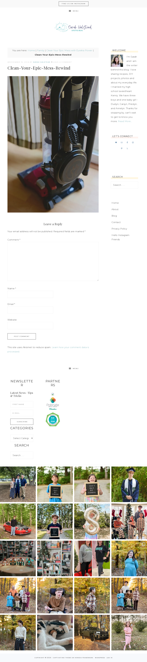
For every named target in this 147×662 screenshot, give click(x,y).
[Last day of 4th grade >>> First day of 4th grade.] (55, 484)
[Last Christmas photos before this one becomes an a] (18, 633)
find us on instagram (73, 4)
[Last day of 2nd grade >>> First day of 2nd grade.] (92, 484)
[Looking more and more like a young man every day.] (55, 595)
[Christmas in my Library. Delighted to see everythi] (55, 558)
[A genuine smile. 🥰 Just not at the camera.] (92, 595)
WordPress (100, 658)
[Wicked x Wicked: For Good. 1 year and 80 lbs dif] (92, 558)
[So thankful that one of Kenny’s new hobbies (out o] (92, 633)
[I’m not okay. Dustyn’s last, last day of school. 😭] (55, 521)
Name (11, 288)
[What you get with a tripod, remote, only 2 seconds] (18, 595)
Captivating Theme (62, 658)
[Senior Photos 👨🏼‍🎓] (18, 521)
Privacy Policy (119, 228)
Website (12, 319)
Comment (13, 239)
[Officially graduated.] (18, 484)
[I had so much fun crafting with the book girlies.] (18, 558)
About (115, 209)
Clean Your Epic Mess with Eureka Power (69, 50)
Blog (114, 215)
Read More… (125, 121)
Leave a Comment (62, 62)
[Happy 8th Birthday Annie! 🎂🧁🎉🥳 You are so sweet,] (92, 521)
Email (11, 304)
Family (40, 50)
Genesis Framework (84, 658)
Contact (116, 222)
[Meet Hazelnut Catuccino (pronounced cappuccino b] (55, 633)
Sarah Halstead (73, 27)
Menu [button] (76, 11)
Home (31, 50)
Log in (110, 658)
